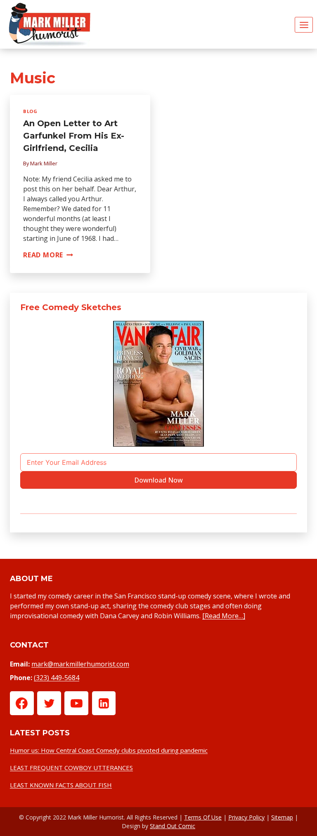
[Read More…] (223, 615)
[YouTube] (76, 703)
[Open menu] (304, 25)
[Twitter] (49, 703)
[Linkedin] (104, 703)
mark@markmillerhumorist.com (80, 664)
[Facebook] (22, 703)
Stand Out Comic (172, 826)
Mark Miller (43, 163)
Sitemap (282, 817)
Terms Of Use (203, 817)
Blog (30, 111)
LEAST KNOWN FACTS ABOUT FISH (61, 785)
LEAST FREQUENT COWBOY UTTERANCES (71, 767)
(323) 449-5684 (56, 677)
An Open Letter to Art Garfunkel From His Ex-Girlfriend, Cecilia (73, 135)
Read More (48, 254)
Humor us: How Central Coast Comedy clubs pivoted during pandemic (109, 750)
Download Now (158, 480)
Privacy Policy (246, 817)
